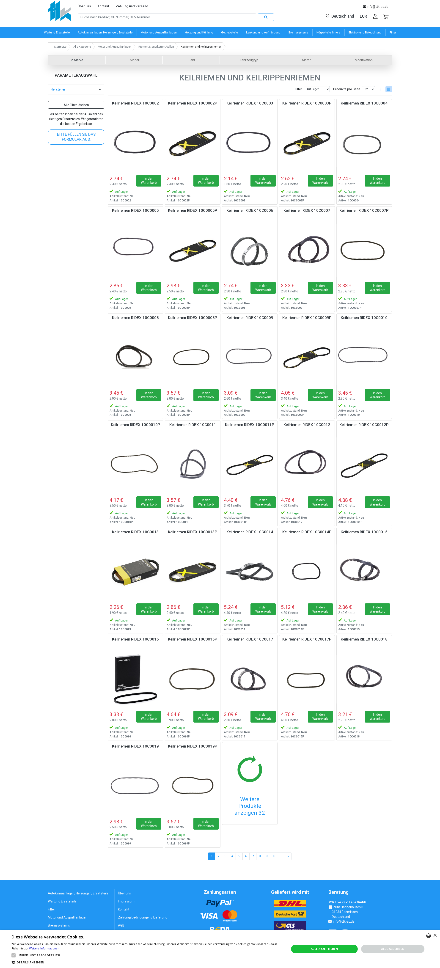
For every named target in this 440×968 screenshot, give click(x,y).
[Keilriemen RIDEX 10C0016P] (192, 679)
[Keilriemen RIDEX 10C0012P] (364, 464)
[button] (13, 955)
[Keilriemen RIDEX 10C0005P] (192, 250)
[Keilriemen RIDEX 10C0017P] (306, 679)
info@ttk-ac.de (344, 921)
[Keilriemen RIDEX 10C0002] (135, 143)
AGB (121, 925)
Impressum (126, 901)
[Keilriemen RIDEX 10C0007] (306, 250)
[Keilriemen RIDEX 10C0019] (135, 786)
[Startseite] (59, 12)
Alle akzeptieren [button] (324, 949)
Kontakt (103, 6)
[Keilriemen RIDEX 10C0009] (249, 357)
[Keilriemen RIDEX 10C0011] (192, 464)
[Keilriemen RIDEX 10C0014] (249, 572)
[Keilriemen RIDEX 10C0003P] (306, 143)
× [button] (435, 935)
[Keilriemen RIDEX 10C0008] (135, 357)
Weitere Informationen (44, 948)
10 (274, 856)
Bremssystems (59, 925)
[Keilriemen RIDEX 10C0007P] (364, 250)
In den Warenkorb (149, 180)
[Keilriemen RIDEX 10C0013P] (192, 572)
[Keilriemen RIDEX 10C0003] (249, 143)
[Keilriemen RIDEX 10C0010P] (135, 464)
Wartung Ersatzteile (62, 901)
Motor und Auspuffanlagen (67, 917)
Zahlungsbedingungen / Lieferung (142, 917)
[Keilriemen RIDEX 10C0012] (306, 464)
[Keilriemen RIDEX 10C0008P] (192, 357)
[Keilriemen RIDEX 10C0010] (364, 357)
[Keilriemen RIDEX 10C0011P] (249, 464)
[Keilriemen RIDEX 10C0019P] (192, 786)
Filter (298, 89)
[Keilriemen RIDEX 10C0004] (364, 143)
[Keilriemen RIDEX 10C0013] (135, 572)
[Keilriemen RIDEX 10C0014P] (306, 572)
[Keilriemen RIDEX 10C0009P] (306, 357)
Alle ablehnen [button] (393, 949)
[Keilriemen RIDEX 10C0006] (249, 250)
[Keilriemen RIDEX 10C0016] (135, 679)
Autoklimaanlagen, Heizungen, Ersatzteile (78, 893)
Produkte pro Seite (346, 89)
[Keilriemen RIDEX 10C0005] (135, 250)
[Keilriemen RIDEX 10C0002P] (192, 143)
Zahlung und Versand (132, 6)
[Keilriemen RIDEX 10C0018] (364, 679)
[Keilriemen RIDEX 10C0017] (249, 679)
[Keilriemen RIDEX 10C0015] (364, 572)
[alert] (220, 949)
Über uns (84, 6)
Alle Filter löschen (76, 105)
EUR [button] (363, 16)
